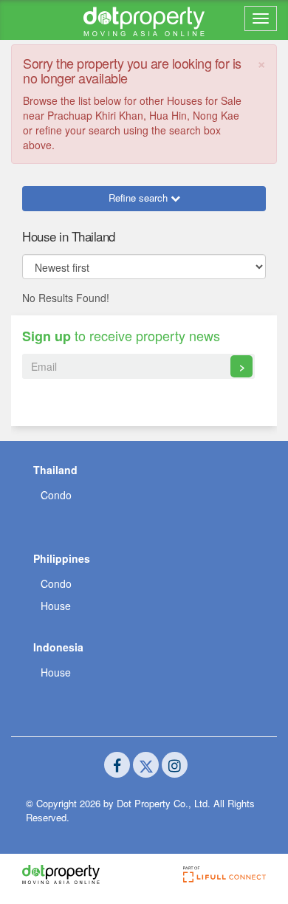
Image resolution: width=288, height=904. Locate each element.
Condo (56, 494)
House (56, 605)
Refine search (140, 198)
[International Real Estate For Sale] (144, 20)
